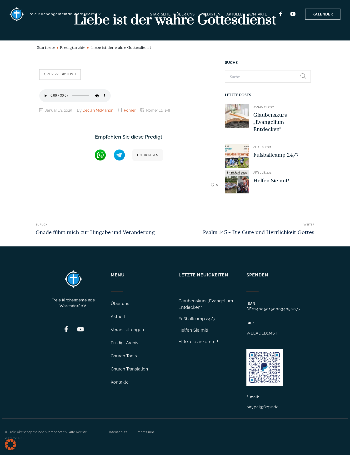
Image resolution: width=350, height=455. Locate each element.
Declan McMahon (98, 110)
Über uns (185, 14)
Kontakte (257, 14)
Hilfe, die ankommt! (198, 341)
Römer (130, 110)
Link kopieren (147, 155)
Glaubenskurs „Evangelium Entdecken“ (270, 121)
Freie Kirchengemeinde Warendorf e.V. (64, 14)
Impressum (145, 432)
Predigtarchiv (72, 47)
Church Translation (129, 368)
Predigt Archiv (125, 342)
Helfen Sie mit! (271, 180)
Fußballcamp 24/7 (276, 154)
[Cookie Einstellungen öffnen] (10, 449)
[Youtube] (293, 14)
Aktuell (234, 14)
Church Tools (124, 355)
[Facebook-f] (280, 14)
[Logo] (17, 14)
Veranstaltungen (127, 329)
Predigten (210, 14)
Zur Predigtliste (61, 74)
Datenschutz (117, 432)
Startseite (160, 14)
